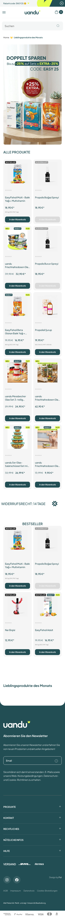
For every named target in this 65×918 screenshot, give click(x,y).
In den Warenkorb (17, 219)
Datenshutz (29, 890)
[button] (4, 12)
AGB (5, 890)
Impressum (15, 890)
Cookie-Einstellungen (47, 890)
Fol (60, 877)
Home (6, 37)
